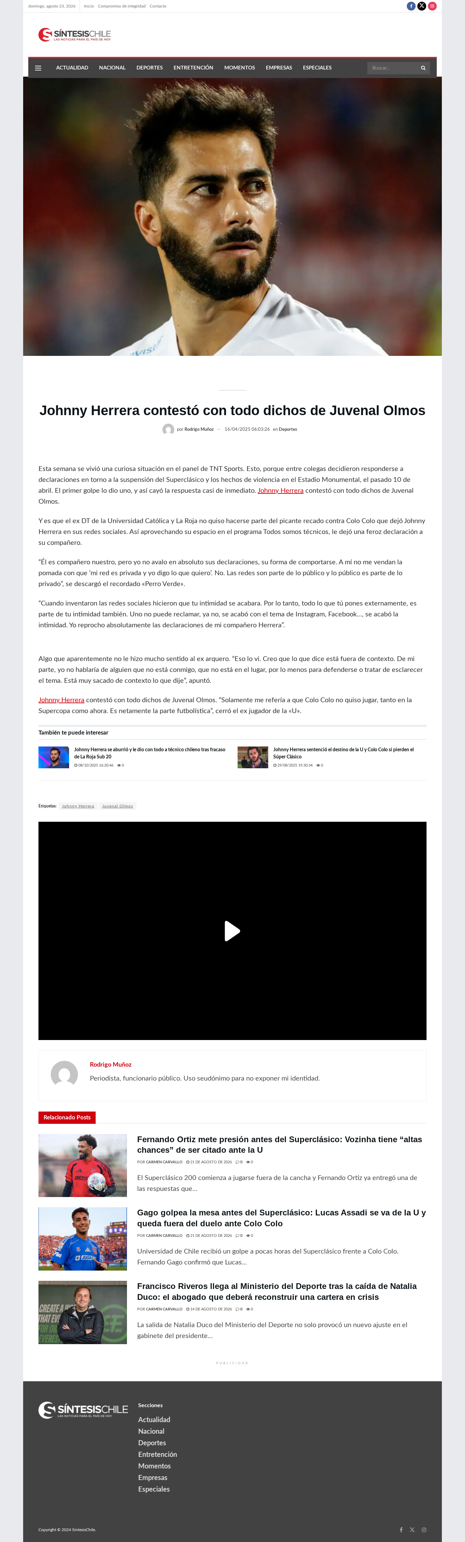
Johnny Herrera (281, 490)
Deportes (150, 67)
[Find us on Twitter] (421, 6)
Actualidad (72, 67)
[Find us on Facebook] (411, 6)
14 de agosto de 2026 (210, 1309)
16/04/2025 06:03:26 (247, 429)
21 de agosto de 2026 (210, 1162)
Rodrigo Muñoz (199, 429)
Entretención (193, 67)
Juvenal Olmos (117, 806)
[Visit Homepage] (69, 35)
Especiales (317, 67)
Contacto (158, 6)
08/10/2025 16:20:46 (95, 765)
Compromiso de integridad (122, 6)
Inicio (89, 6)
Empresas (279, 67)
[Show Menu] (38, 68)
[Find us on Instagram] (432, 6)
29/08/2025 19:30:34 (294, 765)
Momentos (239, 67)
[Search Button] (424, 68)
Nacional (112, 67)
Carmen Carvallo (164, 1162)
